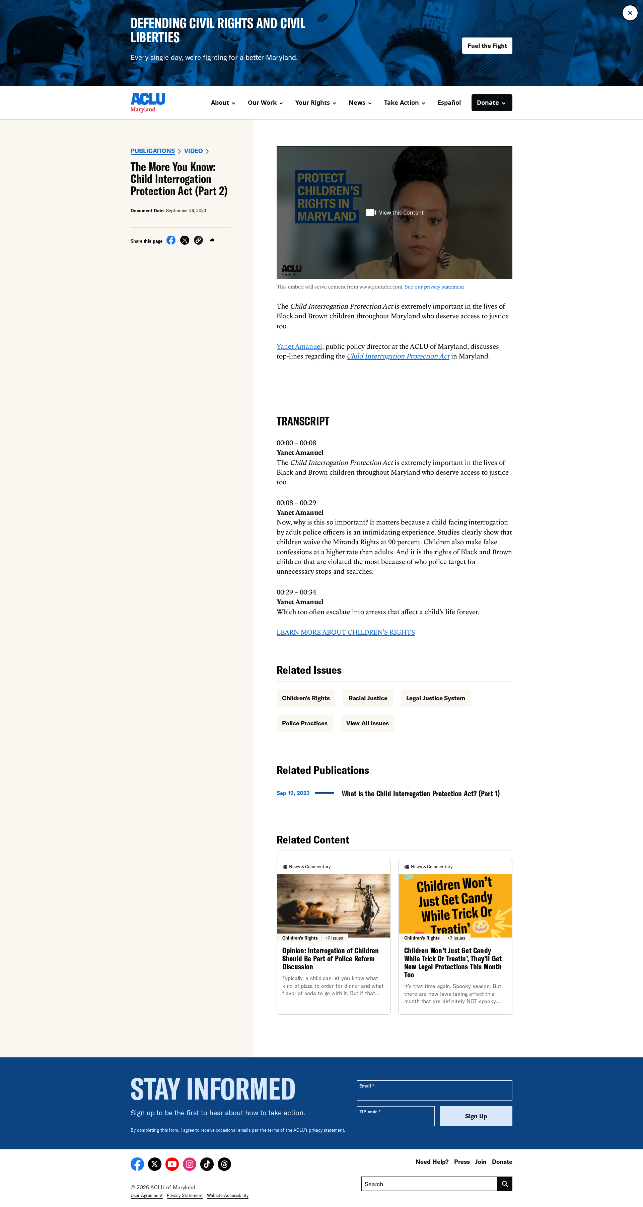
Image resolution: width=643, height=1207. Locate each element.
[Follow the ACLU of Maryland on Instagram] (189, 1165)
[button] (198, 241)
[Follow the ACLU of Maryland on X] (154, 1165)
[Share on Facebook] (170, 242)
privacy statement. (327, 1130)
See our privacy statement (434, 286)
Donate (502, 1161)
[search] (505, 1184)
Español (449, 102)
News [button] (357, 102)
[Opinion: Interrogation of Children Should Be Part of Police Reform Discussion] (333, 936)
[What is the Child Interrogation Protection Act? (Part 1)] (394, 795)
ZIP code (369, 1111)
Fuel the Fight (487, 45)
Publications (153, 150)
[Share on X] (184, 242)
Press (462, 1161)
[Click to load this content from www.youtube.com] (394, 212)
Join (481, 1161)
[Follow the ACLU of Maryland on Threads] (224, 1165)
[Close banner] (630, 13)
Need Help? (432, 1161)
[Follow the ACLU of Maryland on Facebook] (137, 1165)
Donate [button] (488, 102)
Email (366, 1086)
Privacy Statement (185, 1195)
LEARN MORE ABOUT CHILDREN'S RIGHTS (346, 632)
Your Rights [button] (312, 102)
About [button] (220, 102)
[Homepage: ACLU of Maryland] (154, 103)
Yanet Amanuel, (300, 346)
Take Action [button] (401, 102)
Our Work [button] (262, 102)
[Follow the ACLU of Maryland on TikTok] (207, 1165)
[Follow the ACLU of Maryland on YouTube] (172, 1165)
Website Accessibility (227, 1195)
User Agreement (147, 1195)
